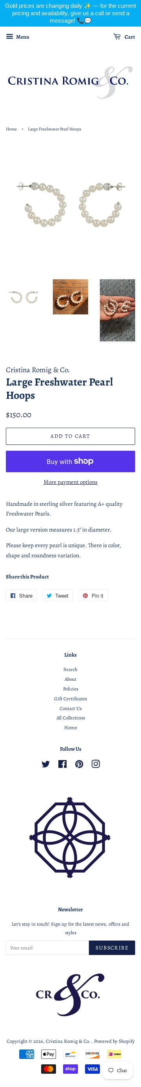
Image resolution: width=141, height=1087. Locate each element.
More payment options (70, 482)
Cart (129, 37)
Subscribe (112, 947)
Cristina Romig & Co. (68, 1041)
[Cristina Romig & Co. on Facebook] (62, 765)
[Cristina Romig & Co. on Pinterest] (79, 765)
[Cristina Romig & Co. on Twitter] (46, 765)
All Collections (70, 717)
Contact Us (71, 708)
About (70, 679)
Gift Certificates (70, 698)
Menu (22, 37)
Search (70, 669)
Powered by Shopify (114, 1041)
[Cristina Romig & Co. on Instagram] (95, 765)
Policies (70, 688)
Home (11, 129)
